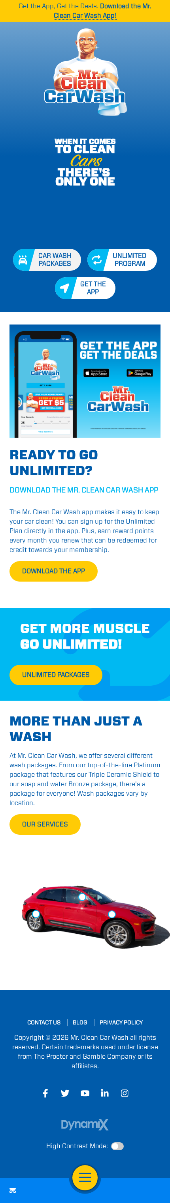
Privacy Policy (121, 1022)
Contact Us (12, 1190)
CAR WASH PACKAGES (55, 259)
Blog (80, 1022)
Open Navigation (85, 1177)
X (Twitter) (65, 1093)
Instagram (124, 1093)
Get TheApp (93, 288)
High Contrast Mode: (77, 1146)
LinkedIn (105, 1093)
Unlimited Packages (56, 675)
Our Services (45, 824)
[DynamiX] (85, 1125)
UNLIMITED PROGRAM (130, 259)
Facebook (45, 1093)
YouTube (85, 1093)
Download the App (53, 571)
